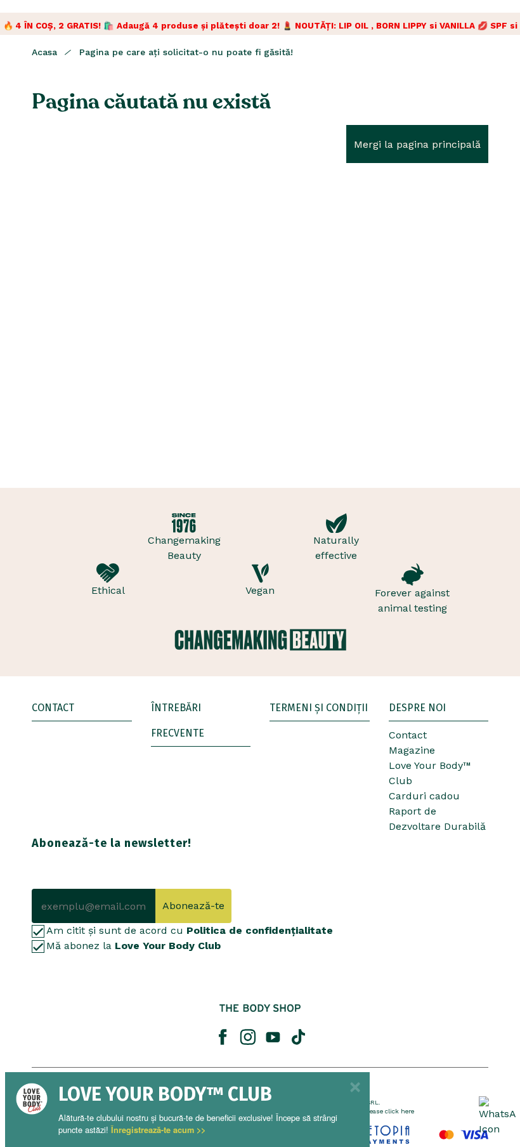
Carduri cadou (424, 796)
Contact (408, 735)
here (407, 1111)
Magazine (412, 750)
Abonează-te (193, 906)
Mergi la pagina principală (417, 144)
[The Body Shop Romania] (260, 1008)
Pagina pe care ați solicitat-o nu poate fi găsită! (186, 52)
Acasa (44, 52)
